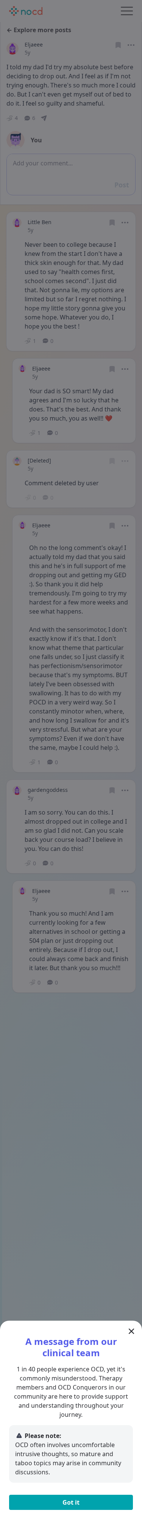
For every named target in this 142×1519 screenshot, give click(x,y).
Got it (71, 1502)
